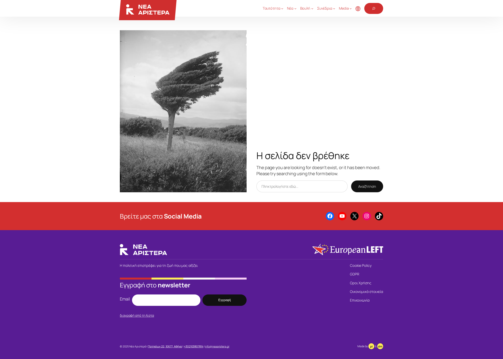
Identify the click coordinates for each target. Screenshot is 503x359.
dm (380, 346)
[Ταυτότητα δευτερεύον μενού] (282, 8)
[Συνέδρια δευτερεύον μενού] (334, 8)
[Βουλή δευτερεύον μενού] (312, 8)
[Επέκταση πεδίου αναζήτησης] (373, 8)
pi (371, 346)
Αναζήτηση (367, 186)
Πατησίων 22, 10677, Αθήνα (165, 346)
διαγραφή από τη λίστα (137, 315)
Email (125, 299)
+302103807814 (193, 346)
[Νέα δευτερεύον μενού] (295, 8)
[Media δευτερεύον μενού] (351, 8)
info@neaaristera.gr (217, 346)
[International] (358, 8)
